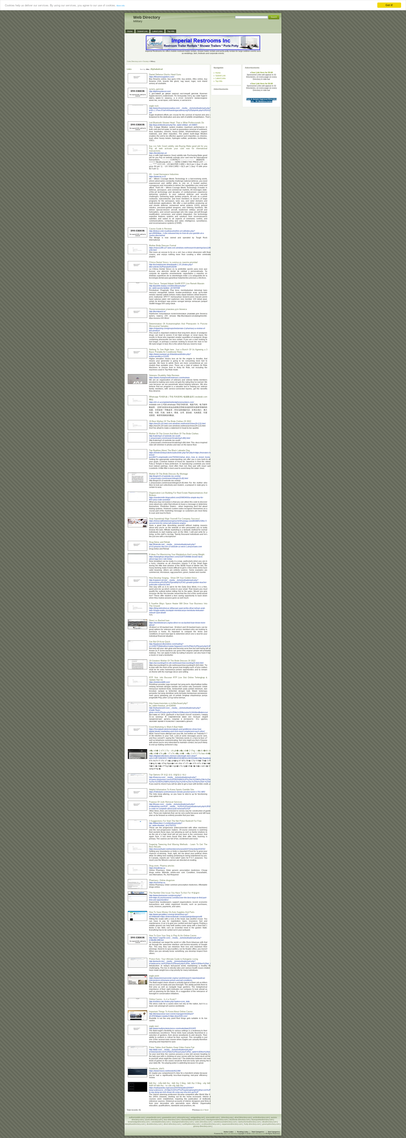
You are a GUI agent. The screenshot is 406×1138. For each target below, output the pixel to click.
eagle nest (154, 1026)
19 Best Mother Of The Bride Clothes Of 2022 (170, 421)
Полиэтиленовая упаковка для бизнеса (168, 309)
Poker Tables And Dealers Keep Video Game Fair (171, 1047)
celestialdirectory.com (160, 1122)
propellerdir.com (153, 1117)
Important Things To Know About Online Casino (171, 1011)
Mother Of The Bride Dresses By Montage (168, 474)
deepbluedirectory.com (135, 1124)
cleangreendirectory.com (182, 1122)
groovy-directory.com (202, 1126)
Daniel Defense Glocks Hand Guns (165, 74)
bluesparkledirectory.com (262, 1120)
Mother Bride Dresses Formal (162, 245)
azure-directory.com (153, 1120)
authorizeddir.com (136, 1117)
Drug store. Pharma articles (161, 866)
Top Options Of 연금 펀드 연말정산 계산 (167, 774)
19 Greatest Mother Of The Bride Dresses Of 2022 (172, 660)
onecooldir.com (212, 1117)
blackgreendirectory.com (216, 1120)
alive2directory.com (242, 1117)
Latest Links (220, 78)
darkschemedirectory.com (249, 1122)
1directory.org (226, 1117)
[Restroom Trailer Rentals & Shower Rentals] (203, 49)
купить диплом (156, 89)
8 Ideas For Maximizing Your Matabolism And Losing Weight (176, 554)
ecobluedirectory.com (210, 1124)
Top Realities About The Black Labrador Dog (169, 450)
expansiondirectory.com (232, 1124)
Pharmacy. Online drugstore (162, 880)
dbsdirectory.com (269, 1122)
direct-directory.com (172, 1124)
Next (206, 1110)
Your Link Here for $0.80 (262, 72)
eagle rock (154, 106)
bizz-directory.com (171, 1120)
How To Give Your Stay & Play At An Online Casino (172, 935)
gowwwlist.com (168, 1117)
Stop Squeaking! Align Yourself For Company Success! (174, 518)
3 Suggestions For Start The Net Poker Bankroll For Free (175, 821)
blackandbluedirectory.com (192, 1120)
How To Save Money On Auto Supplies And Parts (171, 912)
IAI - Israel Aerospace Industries (164, 174)
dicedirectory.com (154, 1124)
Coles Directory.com (134, 61)
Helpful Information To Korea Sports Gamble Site (171, 789)
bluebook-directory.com (239, 1120)
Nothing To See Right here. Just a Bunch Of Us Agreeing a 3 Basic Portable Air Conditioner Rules (178, 350)
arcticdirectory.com (261, 1117)
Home (218, 73)
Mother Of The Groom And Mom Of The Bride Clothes (174, 433)
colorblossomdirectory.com (224, 1122)
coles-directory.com (203, 1122)
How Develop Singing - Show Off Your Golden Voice (173, 578)
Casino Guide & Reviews (160, 229)
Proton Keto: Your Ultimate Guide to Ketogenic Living (173, 959)
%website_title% (156, 1068)
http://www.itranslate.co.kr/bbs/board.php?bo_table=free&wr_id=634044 (168, 704)
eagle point (154, 976)
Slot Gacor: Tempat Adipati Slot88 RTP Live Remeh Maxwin (176, 283)
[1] (201, 1110)
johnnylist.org (183, 1117)
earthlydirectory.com (191, 1124)
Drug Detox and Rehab (159, 542)
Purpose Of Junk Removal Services (165, 802)
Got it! (389, 5)
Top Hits (218, 81)
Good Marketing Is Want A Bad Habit (166, 727)
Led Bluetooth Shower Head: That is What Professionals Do (176, 122)
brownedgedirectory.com (138, 1122)
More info (121, 6)
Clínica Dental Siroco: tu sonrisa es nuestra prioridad (173, 262)
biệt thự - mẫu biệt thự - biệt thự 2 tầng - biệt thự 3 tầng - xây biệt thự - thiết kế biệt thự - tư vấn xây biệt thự (182, 1084)
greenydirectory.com (271, 1124)
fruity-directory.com (252, 1124)
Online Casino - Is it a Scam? (162, 999)
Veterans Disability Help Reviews (164, 375)
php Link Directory (230, 1133)
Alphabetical (157, 69)
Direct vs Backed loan (159, 620)
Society (145, 61)
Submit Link (220, 76)
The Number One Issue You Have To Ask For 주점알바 (174, 893)
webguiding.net (197, 1117)
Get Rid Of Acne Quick (159, 641)
